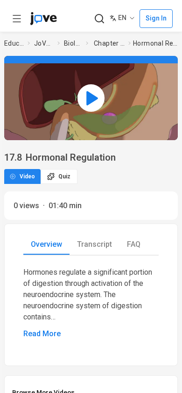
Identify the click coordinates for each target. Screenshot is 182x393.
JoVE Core (44, 43)
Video (27, 176)
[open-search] (99, 19)
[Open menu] (16, 18)
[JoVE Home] (43, 18)
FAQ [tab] (133, 244)
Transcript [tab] (94, 244)
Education (14, 43)
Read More (42, 333)
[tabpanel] (91, 303)
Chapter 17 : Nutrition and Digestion (109, 43)
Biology (73, 43)
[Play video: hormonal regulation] (91, 98)
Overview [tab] (46, 244)
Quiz (64, 176)
